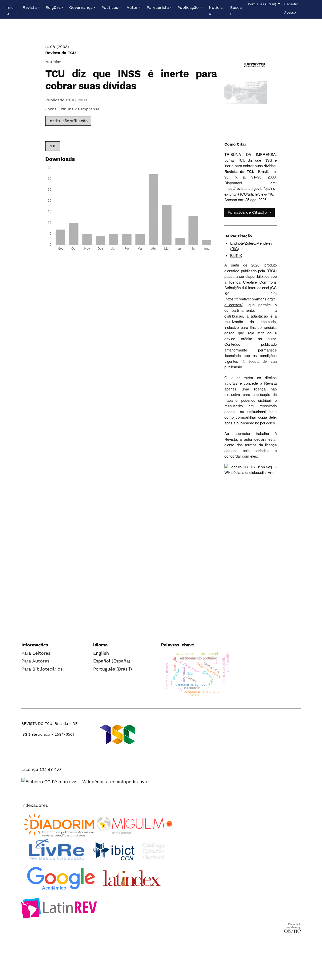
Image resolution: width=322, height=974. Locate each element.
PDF (53, 146)
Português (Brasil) (112, 669)
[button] (31, 8)
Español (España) (111, 660)
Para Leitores (35, 653)
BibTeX (236, 255)
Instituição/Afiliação (68, 120)
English (101, 653)
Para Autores (35, 660)
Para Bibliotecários (42, 669)
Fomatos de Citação (248, 212)
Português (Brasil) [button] (262, 4)
